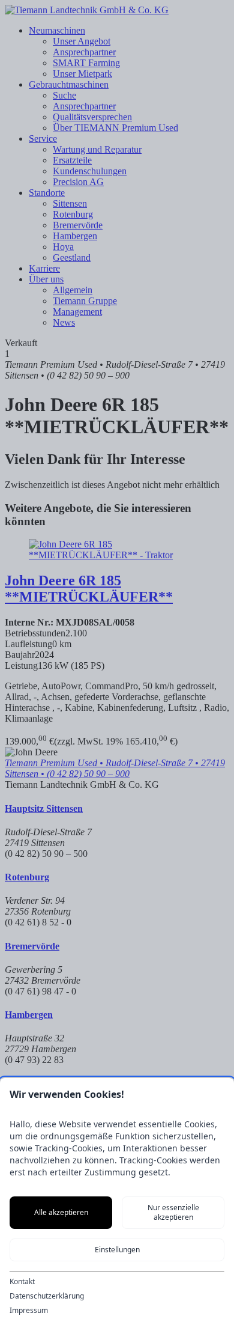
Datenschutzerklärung (47, 1296)
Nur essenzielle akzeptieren (173, 1212)
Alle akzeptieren (61, 1212)
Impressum (29, 1310)
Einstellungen (117, 1249)
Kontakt (22, 1282)
